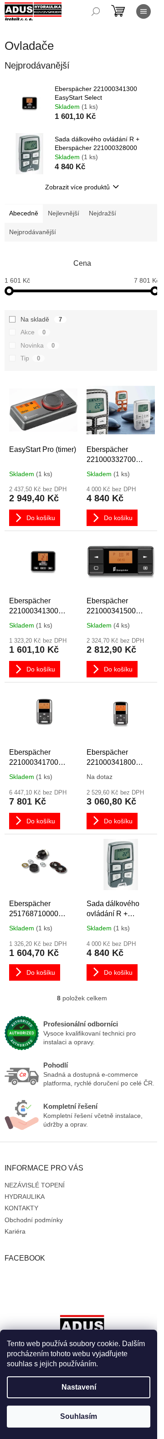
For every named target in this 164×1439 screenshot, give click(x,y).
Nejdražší (102, 213)
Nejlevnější (63, 213)
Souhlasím (78, 1416)
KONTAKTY (21, 1208)
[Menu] (143, 11)
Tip (30, 358)
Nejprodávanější (32, 232)
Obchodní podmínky (34, 1220)
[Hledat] (96, 11)
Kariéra (15, 1231)
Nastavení (79, 1387)
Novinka (37, 345)
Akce (33, 332)
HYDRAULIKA (25, 1196)
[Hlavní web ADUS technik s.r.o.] (82, 1328)
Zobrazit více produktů (77, 187)
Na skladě (41, 319)
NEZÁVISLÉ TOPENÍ (35, 1185)
